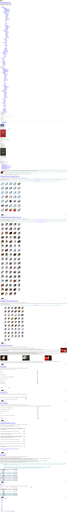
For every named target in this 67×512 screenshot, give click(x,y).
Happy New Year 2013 (4, 168)
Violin (6, 20)
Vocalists (4, 103)
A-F (6, 43)
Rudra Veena (7, 15)
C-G (4, 83)
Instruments (5, 49)
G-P (6, 44)
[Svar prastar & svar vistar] (37, 415)
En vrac (4, 65)
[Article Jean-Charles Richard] (24, 446)
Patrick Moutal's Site (5, 2)
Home (2, 6)
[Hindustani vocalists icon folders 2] (14, 327)
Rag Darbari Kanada (8, 26)
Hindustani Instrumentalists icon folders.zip (40, 221)
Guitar (6, 32)
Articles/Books (3, 68)
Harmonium (7, 14)
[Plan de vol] (37, 417)
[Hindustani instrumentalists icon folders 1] (10, 239)
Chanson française (5, 53)
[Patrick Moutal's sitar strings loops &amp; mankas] (26, 360)
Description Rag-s (3, 366)
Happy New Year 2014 (4, 166)
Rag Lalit (7, 28)
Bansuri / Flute (7, 13)
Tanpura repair (6, 50)
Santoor (7, 33)
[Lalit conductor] (31, 487)
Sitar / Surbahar (7, 18)
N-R (6, 24)
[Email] (24, 218)
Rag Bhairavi (5, 86)
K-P (6, 47)
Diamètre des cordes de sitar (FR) (6, 345)
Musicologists (6, 48)
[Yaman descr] (37, 371)
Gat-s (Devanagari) (6, 10)
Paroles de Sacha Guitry (4, 165)
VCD (5, 101)
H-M (6, 23)
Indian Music (3, 7)
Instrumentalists (6, 45)
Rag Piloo (7, 29)
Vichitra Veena (7, 37)
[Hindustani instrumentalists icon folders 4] (10, 291)
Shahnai (7, 35)
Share (65, 298)
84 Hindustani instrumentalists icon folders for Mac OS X (10, 217)
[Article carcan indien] (24, 441)
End (2, 508)
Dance (5, 39)
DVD (6, 41)
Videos (5, 56)
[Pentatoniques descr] (37, 375)
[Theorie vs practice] (26, 399)
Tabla (6, 19)
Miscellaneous (3, 61)
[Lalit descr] (37, 373)
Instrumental (4, 73)
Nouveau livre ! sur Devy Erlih (5, 164)
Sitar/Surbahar (6, 96)
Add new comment (2, 215)
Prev (2, 501)
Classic (4, 57)
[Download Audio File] (1, 471)
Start (2, 500)
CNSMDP (3, 58)
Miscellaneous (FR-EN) (5, 69)
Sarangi (7, 16)
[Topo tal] (37, 413)
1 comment (1, 365)
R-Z (4, 108)
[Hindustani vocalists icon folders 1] (14, 313)
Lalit (1, 484)
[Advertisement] (5, 386)
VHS (6, 40)
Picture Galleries (5, 42)
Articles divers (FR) (3, 392)
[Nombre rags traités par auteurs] (26, 397)
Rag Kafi (7, 27)
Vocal (5, 38)
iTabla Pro (46, 460)
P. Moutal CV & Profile (5, 52)
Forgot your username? (4, 122)
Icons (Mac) (4, 51)
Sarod (6, 17)
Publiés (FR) (5, 8)
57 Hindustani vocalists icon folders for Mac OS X (9, 300)
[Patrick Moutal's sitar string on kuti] (48, 360)
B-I (6, 46)
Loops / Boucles (3, 455)
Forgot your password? (4, 121)
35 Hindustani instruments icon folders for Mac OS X (9, 176)
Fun (2, 59)
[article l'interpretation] (24, 439)
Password (2, 117)
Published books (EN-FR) (7, 11)
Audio (5, 54)
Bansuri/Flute (7, 31)
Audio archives (4, 12)
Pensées (4, 63)
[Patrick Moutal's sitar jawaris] (3, 360)
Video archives (4, 30)
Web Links (4, 62)
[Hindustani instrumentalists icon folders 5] (10, 295)
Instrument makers (5, 111)
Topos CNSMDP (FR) (5, 71)
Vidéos (4, 60)
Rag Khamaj (5, 88)
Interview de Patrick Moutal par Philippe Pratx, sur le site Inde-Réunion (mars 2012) (9, 448)
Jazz (3, 55)
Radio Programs (6, 25)
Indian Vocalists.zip (37, 303)
